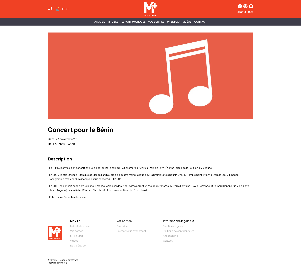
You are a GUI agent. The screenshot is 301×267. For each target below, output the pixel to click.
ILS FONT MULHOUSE (133, 21)
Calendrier (123, 226)
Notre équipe (78, 245)
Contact (200, 21)
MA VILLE (113, 21)
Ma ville (75, 221)
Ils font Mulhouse (80, 226)
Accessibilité (170, 235)
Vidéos (187, 21)
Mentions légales (173, 226)
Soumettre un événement (131, 231)
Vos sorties (156, 21)
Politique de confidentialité (178, 231)
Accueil (99, 21)
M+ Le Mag (173, 21)
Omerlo (63, 262)
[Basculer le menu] (50, 9)
